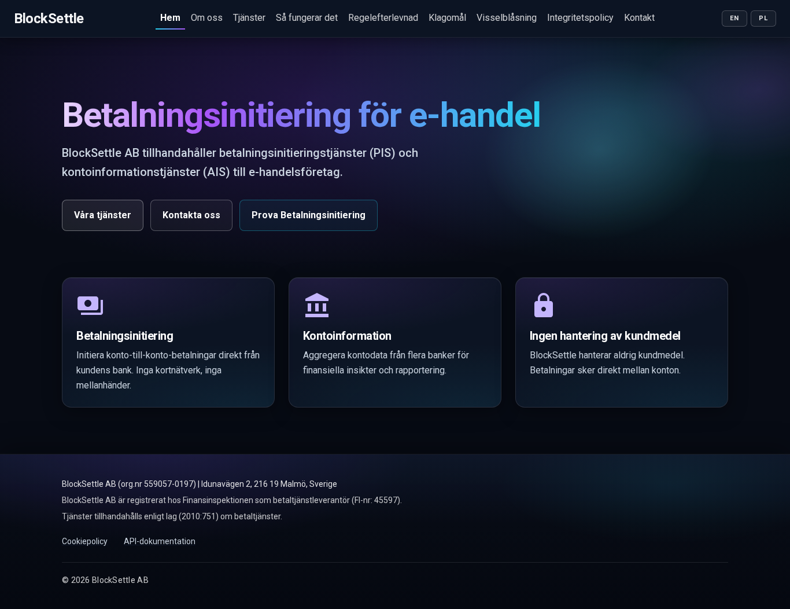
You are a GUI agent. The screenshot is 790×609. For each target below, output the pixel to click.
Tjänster (249, 17)
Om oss (207, 17)
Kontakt (639, 17)
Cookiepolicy (85, 541)
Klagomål (447, 17)
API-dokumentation (159, 541)
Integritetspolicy (580, 17)
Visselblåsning (507, 17)
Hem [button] (170, 17)
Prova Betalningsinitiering (309, 215)
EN (734, 18)
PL (763, 18)
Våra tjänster (102, 215)
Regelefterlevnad (383, 17)
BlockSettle (49, 18)
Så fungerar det (307, 17)
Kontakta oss (191, 215)
